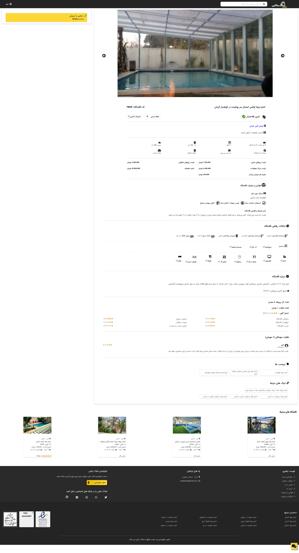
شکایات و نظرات (287, 496)
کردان (252, 126)
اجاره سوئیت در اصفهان (208, 517)
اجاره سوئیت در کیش (248, 525)
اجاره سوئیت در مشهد (169, 525)
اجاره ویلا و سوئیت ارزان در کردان (245, 396)
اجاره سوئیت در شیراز (169, 517)
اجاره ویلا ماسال (290, 525)
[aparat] (67, 497)
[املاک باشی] (279, 4)
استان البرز (259, 126)
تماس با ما (289, 484)
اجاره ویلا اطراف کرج (209, 521)
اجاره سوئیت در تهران (248, 517)
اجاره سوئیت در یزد (210, 525)
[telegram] (77, 497)
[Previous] (104, 55)
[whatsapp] (96, 497)
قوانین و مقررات (287, 492)
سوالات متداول (287, 481)
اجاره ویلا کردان (290, 521)
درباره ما (290, 488)
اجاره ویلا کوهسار (281, 372)
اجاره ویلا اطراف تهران (248, 521)
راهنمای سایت (287, 477)
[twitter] (106, 497)
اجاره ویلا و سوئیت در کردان (277, 396)
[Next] (282, 55)
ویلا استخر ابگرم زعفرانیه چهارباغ (216, 372)
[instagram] (86, 497)
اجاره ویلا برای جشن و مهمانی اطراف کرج (244, 372)
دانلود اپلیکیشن (100, 482)
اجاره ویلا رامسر (171, 521)
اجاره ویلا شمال (290, 517)
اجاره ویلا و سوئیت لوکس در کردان (215, 396)
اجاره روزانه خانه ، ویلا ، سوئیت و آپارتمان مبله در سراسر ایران (266, 390)
